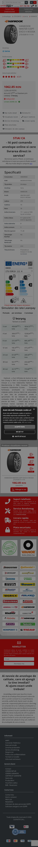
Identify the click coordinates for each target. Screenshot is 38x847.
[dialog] (19, 423)
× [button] (34, 409)
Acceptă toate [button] (20, 427)
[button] (19, 436)
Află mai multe (26, 422)
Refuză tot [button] (19, 432)
